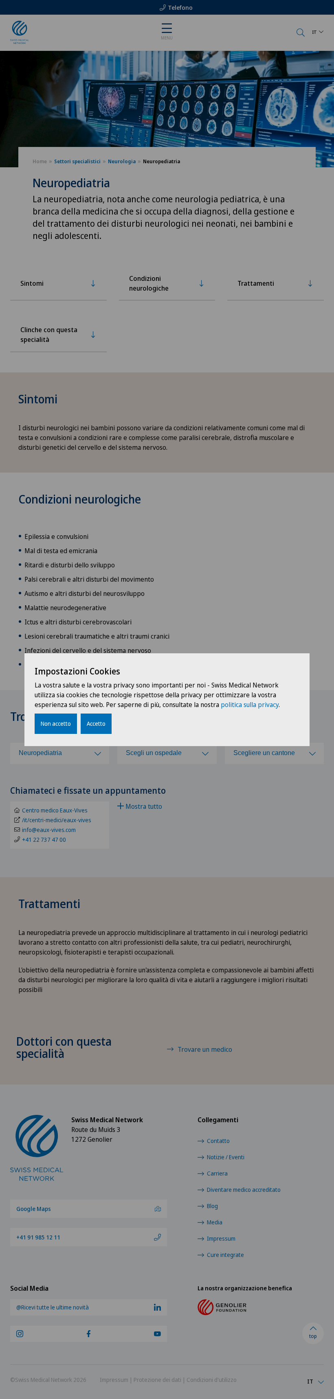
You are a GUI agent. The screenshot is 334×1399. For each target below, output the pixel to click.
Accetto (96, 723)
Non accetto (56, 723)
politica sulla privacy (250, 704)
